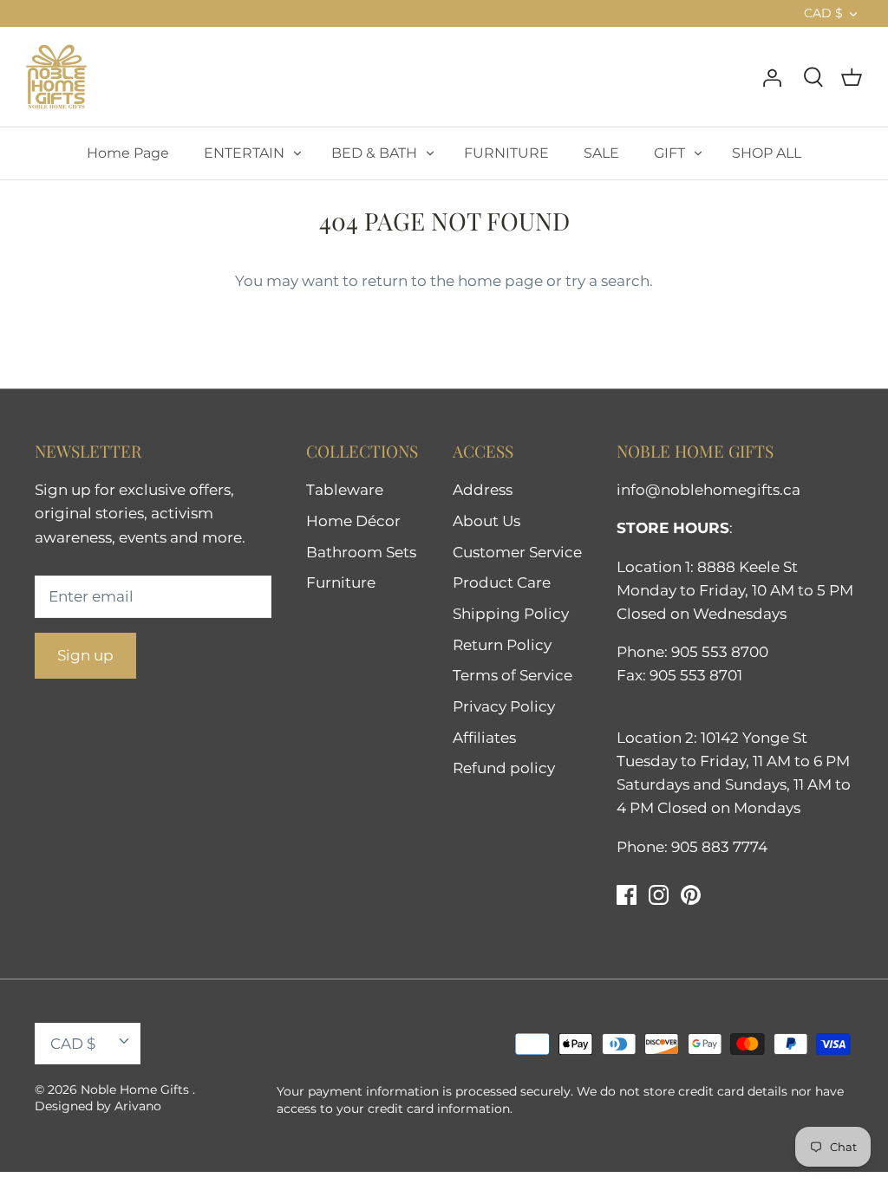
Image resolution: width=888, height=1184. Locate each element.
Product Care (502, 582)
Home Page (128, 153)
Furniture (340, 582)
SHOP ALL (766, 153)
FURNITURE (506, 153)
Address (483, 489)
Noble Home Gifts (137, 1089)
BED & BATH (374, 153)
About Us (486, 521)
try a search (607, 280)
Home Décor (353, 521)
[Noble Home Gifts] (56, 76)
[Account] (771, 76)
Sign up (85, 655)
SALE (601, 153)
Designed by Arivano (98, 1106)
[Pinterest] (691, 895)
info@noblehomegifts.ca (708, 489)
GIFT (669, 153)
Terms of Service (512, 675)
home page (500, 280)
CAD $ (823, 13)
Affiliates (484, 737)
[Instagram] (659, 895)
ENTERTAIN (244, 153)
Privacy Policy (504, 706)
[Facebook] (627, 895)
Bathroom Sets (361, 552)
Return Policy (502, 645)
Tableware (344, 489)
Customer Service (517, 552)
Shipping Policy (511, 613)
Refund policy (504, 768)
